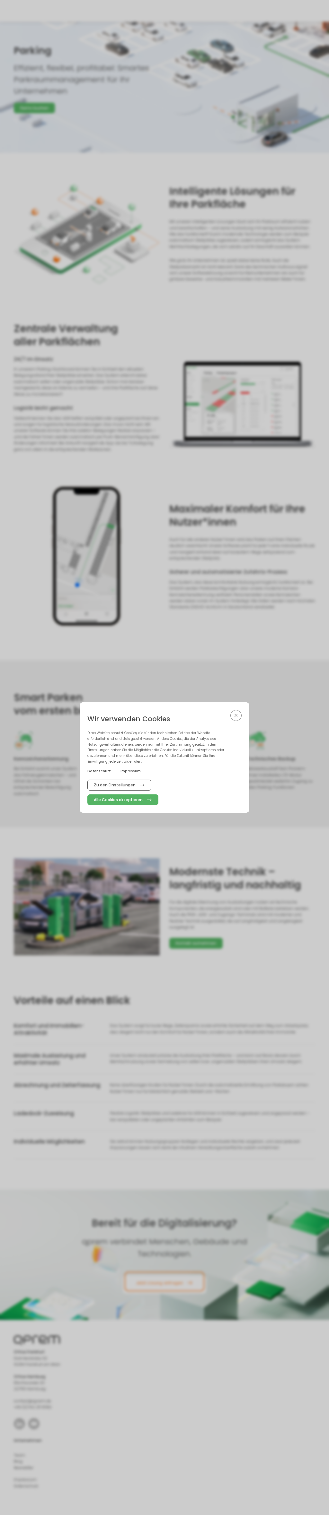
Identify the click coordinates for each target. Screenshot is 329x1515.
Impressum (130, 771)
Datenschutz (99, 771)
